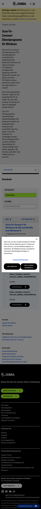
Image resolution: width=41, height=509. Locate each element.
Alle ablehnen (12, 266)
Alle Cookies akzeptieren (28, 266)
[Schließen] (36, 239)
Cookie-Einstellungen (20, 260)
